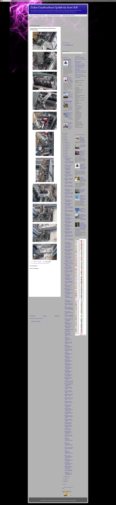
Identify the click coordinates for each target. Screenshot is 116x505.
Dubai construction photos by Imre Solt (37, 15)
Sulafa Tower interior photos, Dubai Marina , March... (68, 391)
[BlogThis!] (47, 261)
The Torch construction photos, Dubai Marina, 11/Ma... (68, 282)
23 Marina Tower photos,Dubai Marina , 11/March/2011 (68, 293)
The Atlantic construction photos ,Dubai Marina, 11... (68, 304)
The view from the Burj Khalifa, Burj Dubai (83, 145)
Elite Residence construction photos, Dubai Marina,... (68, 278)
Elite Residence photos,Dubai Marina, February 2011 (68, 360)
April (66, 155)
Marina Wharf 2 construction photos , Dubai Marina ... (68, 190)
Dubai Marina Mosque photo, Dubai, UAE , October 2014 (70, 96)
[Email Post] (44, 261)
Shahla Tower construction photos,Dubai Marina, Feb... (68, 453)
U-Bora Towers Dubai (67, 122)
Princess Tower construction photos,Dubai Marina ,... (68, 297)
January (66, 477)
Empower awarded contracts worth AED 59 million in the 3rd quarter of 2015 (83, 180)
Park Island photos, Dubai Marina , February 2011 (68, 398)
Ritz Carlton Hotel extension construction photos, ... (68, 312)
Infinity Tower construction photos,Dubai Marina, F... (68, 440)
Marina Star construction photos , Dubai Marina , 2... (68, 186)
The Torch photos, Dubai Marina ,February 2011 (68, 381)
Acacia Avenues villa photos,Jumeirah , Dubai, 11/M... (67, 246)
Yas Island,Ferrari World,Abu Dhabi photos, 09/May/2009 (82, 138)
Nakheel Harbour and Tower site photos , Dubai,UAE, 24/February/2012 (68, 116)
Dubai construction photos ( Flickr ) (54, 15)
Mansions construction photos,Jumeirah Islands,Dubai (68, 467)
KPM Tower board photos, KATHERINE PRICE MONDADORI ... (68, 309)
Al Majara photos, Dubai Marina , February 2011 (68, 395)
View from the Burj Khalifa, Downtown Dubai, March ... (68, 253)
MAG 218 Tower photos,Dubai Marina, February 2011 (68, 375)
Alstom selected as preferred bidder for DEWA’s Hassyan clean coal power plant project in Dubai (80, 167)
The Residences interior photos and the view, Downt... (68, 343)
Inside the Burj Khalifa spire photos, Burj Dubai (82, 191)
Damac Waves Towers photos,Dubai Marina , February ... (68, 420)
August (66, 148)
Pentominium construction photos (43, 263)
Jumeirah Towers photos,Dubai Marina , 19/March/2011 (68, 222)
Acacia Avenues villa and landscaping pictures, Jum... (68, 236)
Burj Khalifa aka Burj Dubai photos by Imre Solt (67, 102)
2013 (64, 137)
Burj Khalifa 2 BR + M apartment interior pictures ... (68, 378)
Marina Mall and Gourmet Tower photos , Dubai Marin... (68, 193)
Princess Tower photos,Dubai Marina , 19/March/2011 (68, 218)
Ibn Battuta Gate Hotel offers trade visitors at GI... (68, 197)
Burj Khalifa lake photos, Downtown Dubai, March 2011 (68, 250)
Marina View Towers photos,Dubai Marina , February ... (68, 426)
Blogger (74, 500)
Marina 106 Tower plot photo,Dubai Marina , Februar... (68, 350)
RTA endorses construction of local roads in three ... (68, 357)
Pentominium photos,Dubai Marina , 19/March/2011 (68, 215)
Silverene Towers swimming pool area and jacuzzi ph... (68, 200)
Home (45, 316)
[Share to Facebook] (49, 261)
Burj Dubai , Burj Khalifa (79, 57)
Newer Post (32, 316)
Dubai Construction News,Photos (78, 62)
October (66, 145)
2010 (64, 479)
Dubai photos (65, 76)
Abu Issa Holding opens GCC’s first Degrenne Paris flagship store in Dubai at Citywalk (68, 80)
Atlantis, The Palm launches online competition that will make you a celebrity (83, 198)
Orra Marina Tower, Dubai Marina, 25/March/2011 (67, 172)
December (66, 142)
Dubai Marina (35, 263)
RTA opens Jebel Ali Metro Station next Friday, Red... (68, 432)
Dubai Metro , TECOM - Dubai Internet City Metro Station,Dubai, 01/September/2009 (80, 217)
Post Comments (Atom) (39, 318)
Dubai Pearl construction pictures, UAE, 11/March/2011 (68, 319)
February (66, 476)
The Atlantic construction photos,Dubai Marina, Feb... (68, 448)
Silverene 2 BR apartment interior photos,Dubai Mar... (68, 207)
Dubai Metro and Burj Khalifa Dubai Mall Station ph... (68, 232)
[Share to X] (48, 261)
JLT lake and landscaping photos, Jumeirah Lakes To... (68, 162)
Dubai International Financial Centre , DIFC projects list (80, 66)
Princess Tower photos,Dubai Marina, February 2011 (68, 364)
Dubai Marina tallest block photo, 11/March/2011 (67, 275)
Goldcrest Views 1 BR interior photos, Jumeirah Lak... (68, 159)
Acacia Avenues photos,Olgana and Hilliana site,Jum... (68, 243)
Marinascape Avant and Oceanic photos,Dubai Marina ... (68, 416)
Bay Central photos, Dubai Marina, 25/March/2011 (67, 168)
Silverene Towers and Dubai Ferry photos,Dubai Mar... (68, 285)
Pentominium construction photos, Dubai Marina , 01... (68, 473)
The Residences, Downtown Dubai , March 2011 (68, 229)
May (65, 153)
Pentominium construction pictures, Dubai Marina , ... (68, 323)
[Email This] (45, 261)
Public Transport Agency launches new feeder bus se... (68, 271)
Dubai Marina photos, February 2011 (68, 429)
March (66, 156)
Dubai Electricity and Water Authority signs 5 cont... (68, 402)
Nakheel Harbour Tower (67, 112)
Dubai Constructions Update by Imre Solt (54, 7)
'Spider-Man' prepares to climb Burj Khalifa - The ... (68, 183)
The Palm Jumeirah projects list (80, 76)
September (66, 147)
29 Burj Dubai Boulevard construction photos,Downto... (68, 330)
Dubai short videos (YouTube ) (69, 15)
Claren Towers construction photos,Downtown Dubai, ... (67, 339)
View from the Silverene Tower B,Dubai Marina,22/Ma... (68, 204)
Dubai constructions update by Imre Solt (67, 60)
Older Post (57, 316)
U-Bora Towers (77, 77)
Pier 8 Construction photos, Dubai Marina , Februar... (68, 413)
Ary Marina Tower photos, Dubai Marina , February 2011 (68, 409)
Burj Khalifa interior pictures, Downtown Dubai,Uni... (68, 268)
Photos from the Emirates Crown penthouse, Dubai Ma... (68, 384)
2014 (64, 136)
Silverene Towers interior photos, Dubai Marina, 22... (68, 211)
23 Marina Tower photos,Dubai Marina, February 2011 (68, 367)
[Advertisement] (51, 21)
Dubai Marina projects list (79, 67)
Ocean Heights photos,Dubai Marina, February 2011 (68, 371)
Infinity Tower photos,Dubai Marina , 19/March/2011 (68, 225)
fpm (67, 500)
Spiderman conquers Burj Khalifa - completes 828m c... (68, 179)
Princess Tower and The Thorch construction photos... (68, 435)
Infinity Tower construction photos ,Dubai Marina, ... (68, 301)
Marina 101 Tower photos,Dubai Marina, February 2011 (68, 456)
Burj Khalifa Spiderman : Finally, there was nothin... (68, 175)
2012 (64, 139)
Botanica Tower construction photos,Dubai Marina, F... (68, 444)
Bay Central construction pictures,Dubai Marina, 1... (68, 316)
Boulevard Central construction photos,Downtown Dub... (67, 334)
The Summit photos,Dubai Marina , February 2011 (68, 353)
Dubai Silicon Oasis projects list (80, 70)
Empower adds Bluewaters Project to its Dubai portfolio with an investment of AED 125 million (80, 154)
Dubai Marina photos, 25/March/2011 (68, 166)
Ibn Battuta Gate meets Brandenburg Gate (68, 423)
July (65, 150)
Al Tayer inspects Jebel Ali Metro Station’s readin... (68, 388)
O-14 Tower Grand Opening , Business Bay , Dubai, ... (68, 257)
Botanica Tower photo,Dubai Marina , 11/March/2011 (68, 289)
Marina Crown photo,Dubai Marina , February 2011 (68, 346)
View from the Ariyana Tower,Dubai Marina (68, 470)
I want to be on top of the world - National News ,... (68, 239)
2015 (64, 134)
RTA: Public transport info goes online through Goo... (68, 406)
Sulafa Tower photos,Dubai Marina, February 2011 (68, 460)
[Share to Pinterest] (50, 261)
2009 (64, 481)
